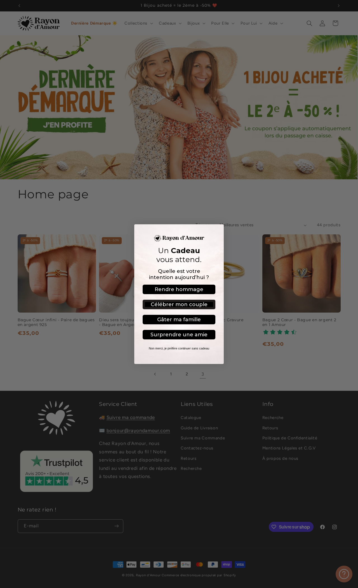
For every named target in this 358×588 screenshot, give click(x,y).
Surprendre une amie (179, 335)
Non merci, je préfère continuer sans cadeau (179, 348)
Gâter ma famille (179, 319)
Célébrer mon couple (179, 304)
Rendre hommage (179, 289)
